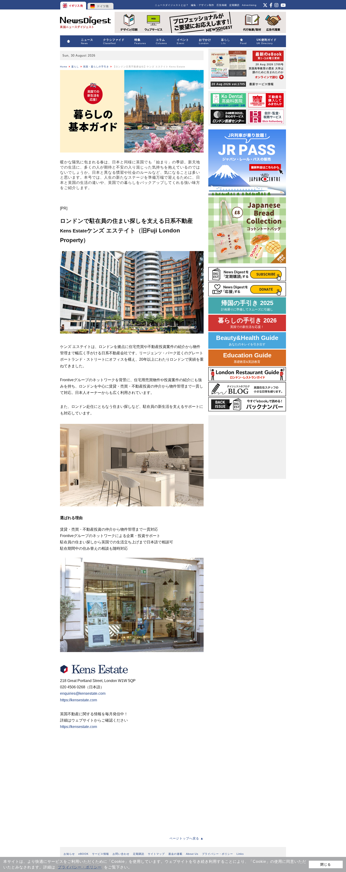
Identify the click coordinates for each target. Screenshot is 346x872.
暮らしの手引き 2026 (247, 323)
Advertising (249, 5)
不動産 (82, 201)
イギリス (73, 4)
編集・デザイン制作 (202, 5)
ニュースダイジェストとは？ (172, 5)
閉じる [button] (325, 864)
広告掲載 (222, 5)
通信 (145, 201)
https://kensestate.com (78, 700)
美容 (133, 201)
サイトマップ (156, 853)
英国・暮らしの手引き (96, 66)
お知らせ (69, 853)
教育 (96, 201)
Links (240, 853)
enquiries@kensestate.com (82, 693)
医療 (120, 201)
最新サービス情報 (243, 84)
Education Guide (247, 358)
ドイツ (100, 4)
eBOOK (83, 853)
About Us (192, 853)
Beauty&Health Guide (247, 340)
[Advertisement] (132, 786)
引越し (67, 201)
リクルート (162, 201)
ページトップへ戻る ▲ (186, 838)
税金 (108, 201)
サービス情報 (100, 853)
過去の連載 (175, 853)
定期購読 (234, 5)
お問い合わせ (121, 853)
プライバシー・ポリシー (80, 867)
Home (63, 66)
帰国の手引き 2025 (247, 305)
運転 (179, 201)
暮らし (75, 66)
